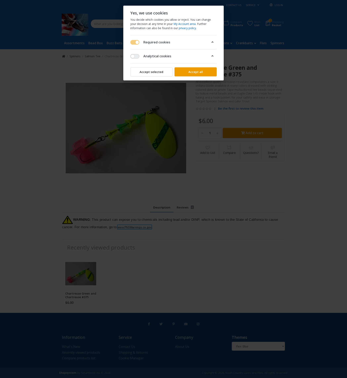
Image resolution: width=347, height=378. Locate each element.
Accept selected (151, 72)
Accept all (195, 72)
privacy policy (187, 28)
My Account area (185, 24)
